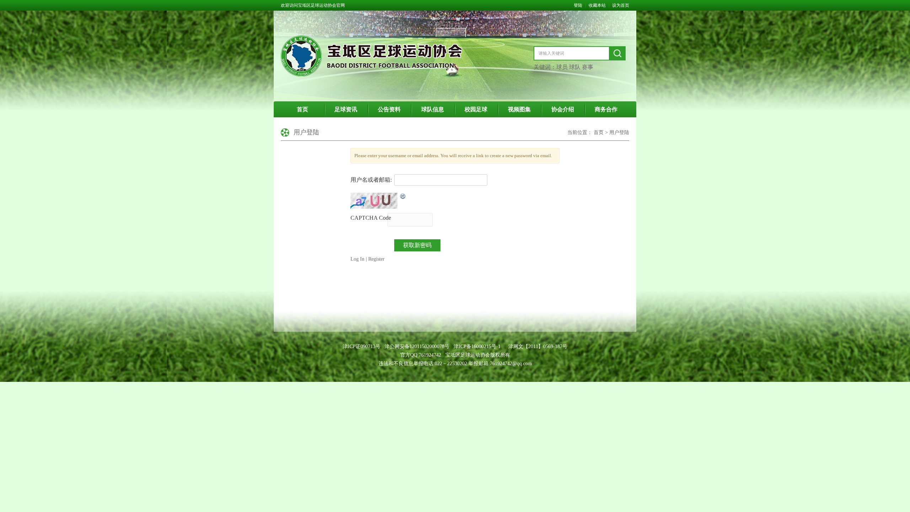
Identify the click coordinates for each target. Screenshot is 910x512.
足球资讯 (345, 109)
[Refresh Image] (403, 196)
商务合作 (606, 109)
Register (376, 259)
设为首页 (620, 5)
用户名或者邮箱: (371, 180)
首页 (302, 109)
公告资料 (389, 109)
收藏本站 (597, 5)
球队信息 (432, 109)
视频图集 (519, 109)
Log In (357, 259)
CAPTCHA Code (370, 218)
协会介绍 (562, 109)
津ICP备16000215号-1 (477, 346)
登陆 (578, 5)
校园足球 (476, 109)
